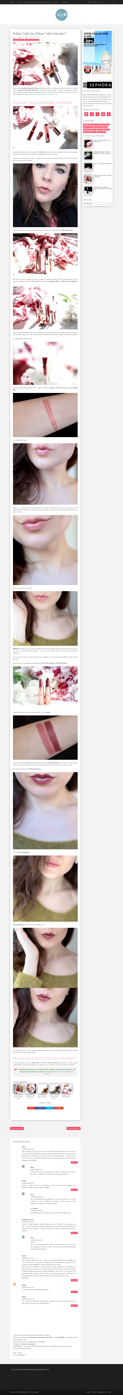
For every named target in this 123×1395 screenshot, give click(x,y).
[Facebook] (97, 114)
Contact (19, 2)
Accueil (12, 2)
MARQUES (55, 2)
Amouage (106, 129)
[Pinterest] (103, 114)
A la (91, 124)
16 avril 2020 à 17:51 (28, 1287)
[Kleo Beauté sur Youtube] (95, 2)
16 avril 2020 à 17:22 (28, 1258)
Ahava (105, 127)
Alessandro (87, 129)
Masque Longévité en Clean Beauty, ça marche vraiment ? (102, 152)
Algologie (100, 129)
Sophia (24, 1285)
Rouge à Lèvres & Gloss (32, 39)
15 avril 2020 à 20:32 (28, 1183)
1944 (85, 124)
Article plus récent (17, 1128)
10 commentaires (33, 38)
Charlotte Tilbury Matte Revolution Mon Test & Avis (43, 94)
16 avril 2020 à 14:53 (37, 1210)
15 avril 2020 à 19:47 (37, 1169)
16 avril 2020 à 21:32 (28, 1299)
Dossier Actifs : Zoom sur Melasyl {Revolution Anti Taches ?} (103, 188)
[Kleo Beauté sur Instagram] (89, 2)
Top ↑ (109, 1392)
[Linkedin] (86, 114)
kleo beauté (24, 1392)
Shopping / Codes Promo (31, 2)
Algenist (93, 129)
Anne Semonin (101, 132)
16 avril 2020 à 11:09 (37, 1197)
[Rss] (109, 114)
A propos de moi (102, 1392)
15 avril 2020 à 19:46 (28, 1149)
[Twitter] (92, 114)
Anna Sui (93, 132)
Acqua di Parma (104, 124)
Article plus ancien (73, 1128)
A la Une (96, 124)
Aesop (100, 127)
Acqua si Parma (88, 127)
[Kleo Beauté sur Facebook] (93, 2)
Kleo (16, 38)
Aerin (95, 127)
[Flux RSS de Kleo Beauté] (97, 2)
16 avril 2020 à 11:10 (37, 1240)
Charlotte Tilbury (19, 39)
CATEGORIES (64, 2)
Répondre (74, 1162)
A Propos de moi (45, 2)
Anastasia (86, 132)
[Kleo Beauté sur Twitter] (91, 2)
